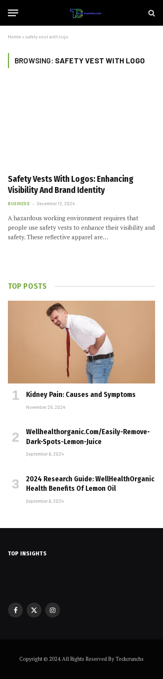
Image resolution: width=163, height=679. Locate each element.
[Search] (151, 13)
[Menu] (13, 13)
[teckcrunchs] (85, 13)
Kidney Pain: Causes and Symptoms (81, 394)
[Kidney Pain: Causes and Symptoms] (81, 342)
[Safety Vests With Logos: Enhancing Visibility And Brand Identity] (81, 125)
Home (14, 36)
